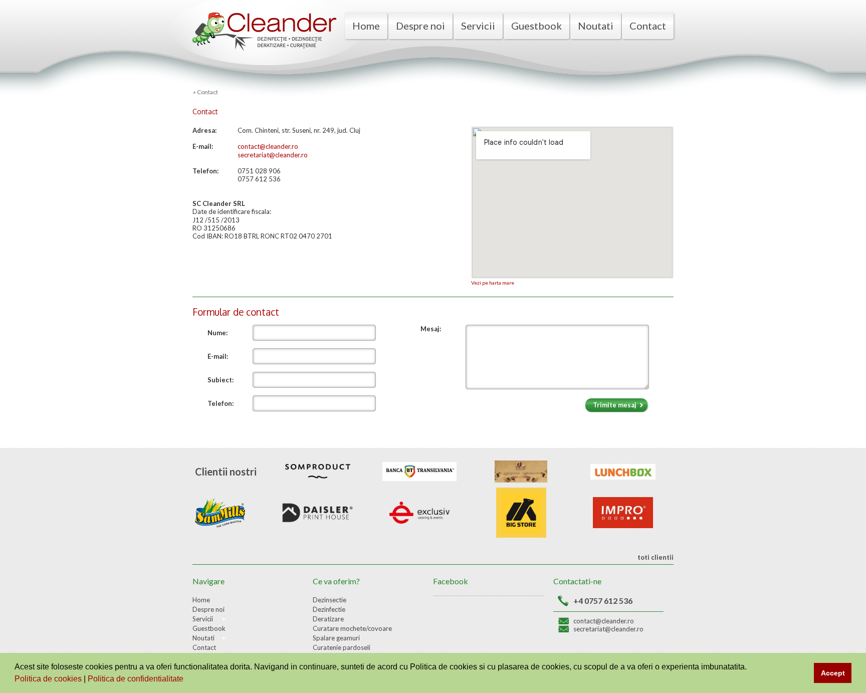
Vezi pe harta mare (492, 283)
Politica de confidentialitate (136, 678)
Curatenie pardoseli (341, 647)
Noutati (595, 26)
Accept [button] (833, 673)
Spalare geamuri (336, 638)
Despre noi (420, 26)
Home (366, 26)
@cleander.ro (288, 155)
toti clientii (655, 557)
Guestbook (536, 26)
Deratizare (328, 619)
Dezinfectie (329, 609)
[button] (186, 679)
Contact (647, 26)
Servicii (478, 26)
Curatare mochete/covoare (352, 628)
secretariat (253, 155)
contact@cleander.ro (268, 146)
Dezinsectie (329, 600)
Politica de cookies (49, 678)
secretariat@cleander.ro (608, 629)
